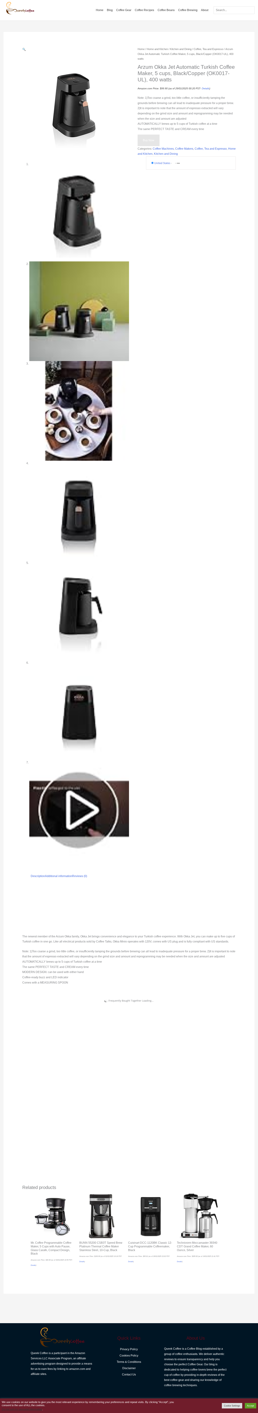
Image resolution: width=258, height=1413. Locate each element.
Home (99, 10)
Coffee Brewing (187, 10)
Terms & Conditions (129, 1361)
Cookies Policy (129, 1355)
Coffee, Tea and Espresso (208, 49)
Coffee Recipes (144, 10)
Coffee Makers (184, 148)
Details (205, 88)
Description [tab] (38, 876)
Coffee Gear (123, 10)
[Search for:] (234, 10)
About (204, 10)
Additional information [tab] (58, 876)
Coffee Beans (166, 10)
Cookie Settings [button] (232, 1405)
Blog (110, 10)
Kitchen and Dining (180, 49)
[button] (24, 49)
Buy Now (148, 140)
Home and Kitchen (157, 49)
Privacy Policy (129, 1349)
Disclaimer (129, 1368)
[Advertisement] (127, 907)
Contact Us (129, 1374)
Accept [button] (250, 1405)
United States (162, 163)
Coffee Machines (163, 148)
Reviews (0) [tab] (79, 876)
